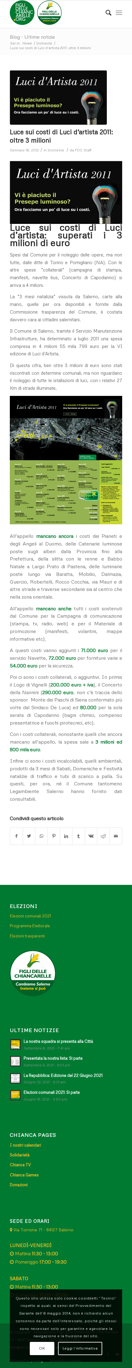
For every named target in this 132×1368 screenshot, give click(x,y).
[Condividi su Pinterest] (54, 836)
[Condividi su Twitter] (29, 836)
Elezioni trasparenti (27, 935)
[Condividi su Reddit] (103, 836)
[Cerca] (105, 12)
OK (42, 1348)
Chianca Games (24, 1174)
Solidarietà (19, 1154)
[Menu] (119, 12)
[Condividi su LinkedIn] (66, 836)
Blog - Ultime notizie (32, 37)
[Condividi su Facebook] (16, 836)
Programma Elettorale (30, 925)
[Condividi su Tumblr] (78, 836)
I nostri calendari (25, 1145)
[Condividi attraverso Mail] (116, 836)
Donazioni (19, 1184)
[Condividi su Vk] (91, 836)
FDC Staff (83, 150)
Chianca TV (20, 1164)
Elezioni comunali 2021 (30, 915)
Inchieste (56, 150)
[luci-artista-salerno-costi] (58, 97)
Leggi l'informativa (80, 1348)
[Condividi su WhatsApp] (41, 836)
